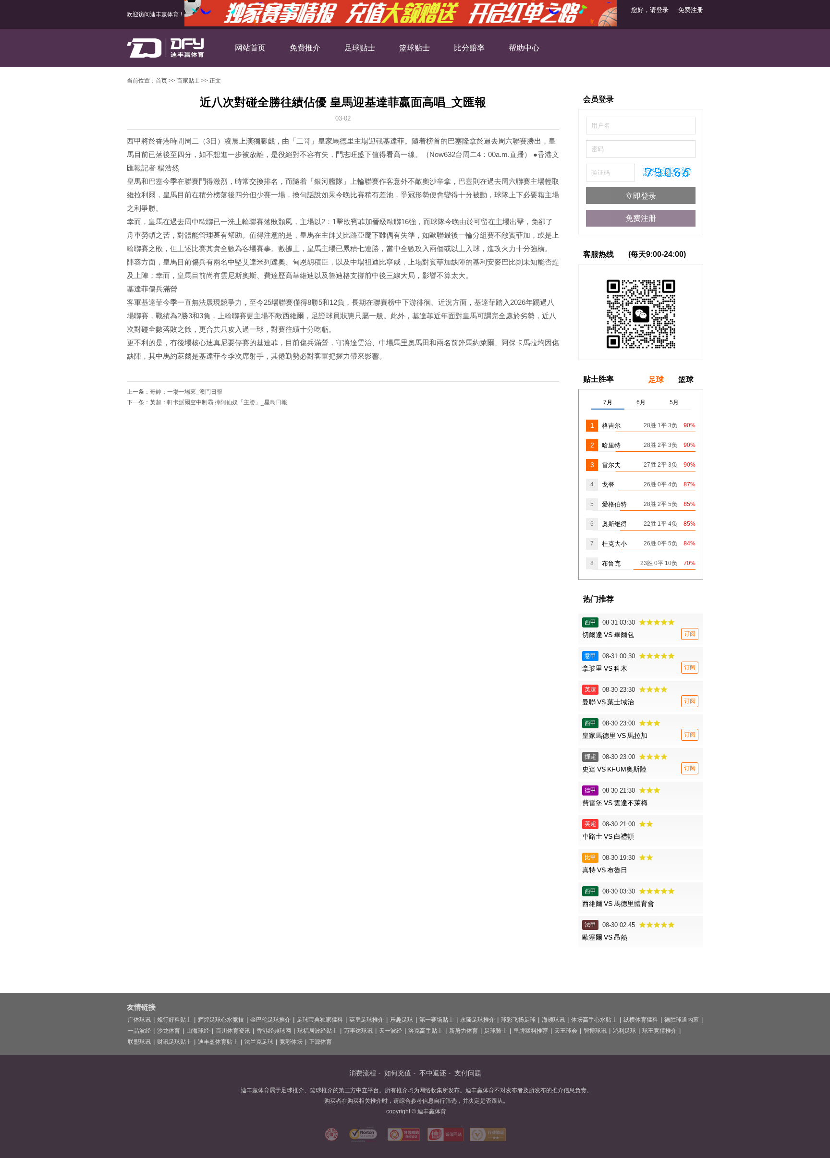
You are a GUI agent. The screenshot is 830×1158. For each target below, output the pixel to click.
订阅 (690, 633)
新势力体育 (463, 1030)
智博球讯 (595, 1030)
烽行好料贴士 (174, 1019)
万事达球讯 (358, 1030)
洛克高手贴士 (425, 1030)
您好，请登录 (650, 9)
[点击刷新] (667, 172)
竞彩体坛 (291, 1041)
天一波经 (390, 1030)
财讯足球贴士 (174, 1041)
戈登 (608, 484)
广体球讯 (139, 1019)
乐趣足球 (401, 1019)
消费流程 (362, 1073)
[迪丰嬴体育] (165, 48)
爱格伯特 (614, 504)
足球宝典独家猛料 (320, 1019)
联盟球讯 (139, 1041)
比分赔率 (469, 48)
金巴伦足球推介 (270, 1019)
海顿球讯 (553, 1019)
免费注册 (690, 9)
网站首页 (250, 48)
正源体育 (320, 1041)
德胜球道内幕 (681, 1019)
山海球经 (197, 1030)
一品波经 (139, 1030)
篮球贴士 (414, 48)
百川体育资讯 (233, 1030)
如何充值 (397, 1073)
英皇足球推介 (366, 1019)
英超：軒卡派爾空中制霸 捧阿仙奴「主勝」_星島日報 (218, 402)
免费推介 (305, 48)
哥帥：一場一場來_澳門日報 (186, 391)
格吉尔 (611, 425)
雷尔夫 (611, 465)
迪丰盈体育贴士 (218, 1041)
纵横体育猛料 (640, 1019)
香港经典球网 (273, 1030)
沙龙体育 (168, 1030)
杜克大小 (614, 543)
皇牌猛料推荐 (530, 1030)
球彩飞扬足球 (518, 1019)
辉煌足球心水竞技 (221, 1019)
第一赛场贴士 (436, 1019)
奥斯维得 (614, 524)
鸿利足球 (624, 1030)
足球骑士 (495, 1030)
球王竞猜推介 (659, 1030)
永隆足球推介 (477, 1019)
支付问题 (467, 1073)
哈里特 (611, 445)
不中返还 (432, 1073)
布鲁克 (611, 563)
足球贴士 (359, 48)
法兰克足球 (258, 1041)
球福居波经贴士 (317, 1030)
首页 (161, 80)
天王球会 (565, 1030)
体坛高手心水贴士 (594, 1019)
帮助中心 (524, 48)
